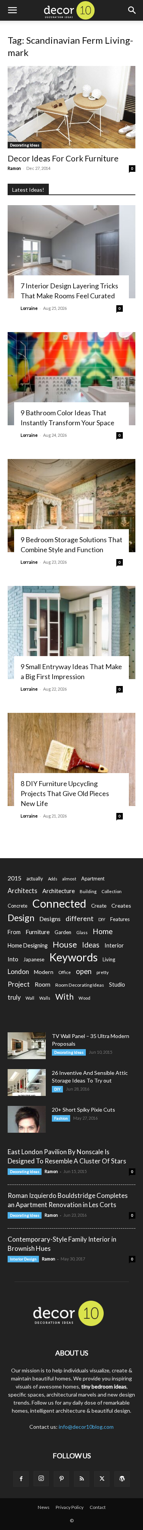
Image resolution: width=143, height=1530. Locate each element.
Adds (52, 878)
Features (120, 919)
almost (69, 879)
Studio (117, 984)
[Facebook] (21, 1479)
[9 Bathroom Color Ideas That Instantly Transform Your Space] (71, 378)
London (18, 971)
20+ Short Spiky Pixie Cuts (83, 1109)
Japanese (33, 959)
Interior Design (23, 1259)
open (84, 971)
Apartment (92, 878)
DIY (101, 919)
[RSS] (81, 1479)
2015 (14, 878)
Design (21, 918)
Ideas (91, 945)
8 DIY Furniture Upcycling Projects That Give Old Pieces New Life (65, 793)
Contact (98, 1507)
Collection (111, 891)
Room (42, 984)
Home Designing (28, 945)
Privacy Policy (70, 1507)
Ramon (14, 168)
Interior (114, 945)
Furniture (38, 931)
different (79, 919)
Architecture (58, 890)
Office (64, 972)
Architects (22, 891)
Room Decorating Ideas (79, 985)
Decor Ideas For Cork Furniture (63, 158)
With (64, 997)
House (65, 944)
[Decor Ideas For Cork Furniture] (71, 107)
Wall (30, 997)
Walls (44, 997)
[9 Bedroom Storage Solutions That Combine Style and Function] (71, 505)
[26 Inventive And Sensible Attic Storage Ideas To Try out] (27, 1082)
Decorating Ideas (24, 145)
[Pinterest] (61, 1479)
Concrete (17, 906)
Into (13, 959)
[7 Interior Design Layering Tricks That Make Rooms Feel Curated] (71, 251)
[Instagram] (41, 1478)
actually (34, 878)
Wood (84, 997)
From (14, 932)
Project (19, 984)
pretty (102, 972)
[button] (12, 10)
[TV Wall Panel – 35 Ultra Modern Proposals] (27, 1045)
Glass (82, 932)
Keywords (73, 957)
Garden (63, 932)
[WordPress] (122, 1479)
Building (88, 891)
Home (103, 931)
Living (109, 959)
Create (98, 906)
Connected (59, 903)
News (44, 1507)
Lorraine (29, 308)
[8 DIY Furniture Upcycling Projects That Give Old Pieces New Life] (71, 759)
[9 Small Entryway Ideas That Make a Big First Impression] (71, 632)
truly (14, 997)
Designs (50, 918)
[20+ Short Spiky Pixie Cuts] (27, 1119)
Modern (43, 972)
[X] (101, 1479)
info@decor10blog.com (86, 1426)
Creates (121, 905)
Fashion (61, 1118)
